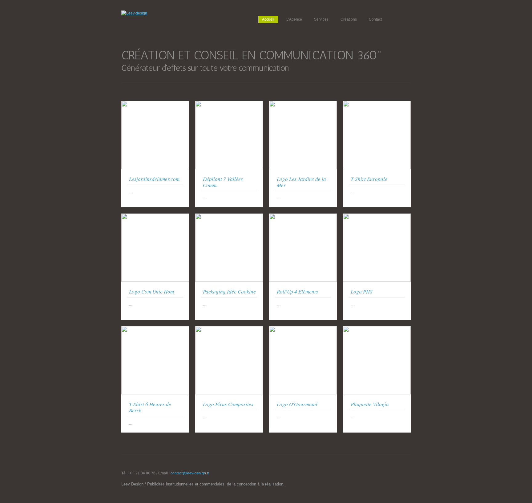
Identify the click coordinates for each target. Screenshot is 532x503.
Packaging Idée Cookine (229, 291)
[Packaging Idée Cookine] (229, 216)
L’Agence (294, 19)
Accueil (268, 19)
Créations (349, 19)
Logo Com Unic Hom (151, 291)
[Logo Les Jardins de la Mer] (303, 104)
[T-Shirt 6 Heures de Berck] (155, 329)
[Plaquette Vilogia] (377, 329)
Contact (375, 19)
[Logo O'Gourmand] (303, 329)
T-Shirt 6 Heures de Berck (150, 407)
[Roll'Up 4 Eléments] (303, 216)
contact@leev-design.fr (190, 473)
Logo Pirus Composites (228, 404)
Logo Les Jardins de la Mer (301, 182)
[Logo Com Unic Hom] (155, 216)
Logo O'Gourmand (297, 404)
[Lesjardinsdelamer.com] (155, 104)
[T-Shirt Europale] (377, 104)
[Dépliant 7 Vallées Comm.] (229, 104)
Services (321, 19)
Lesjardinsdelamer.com (154, 178)
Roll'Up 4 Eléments (297, 291)
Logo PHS (362, 291)
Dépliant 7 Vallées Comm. (223, 182)
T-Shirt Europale (369, 178)
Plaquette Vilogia (370, 404)
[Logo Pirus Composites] (229, 329)
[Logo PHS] (377, 216)
